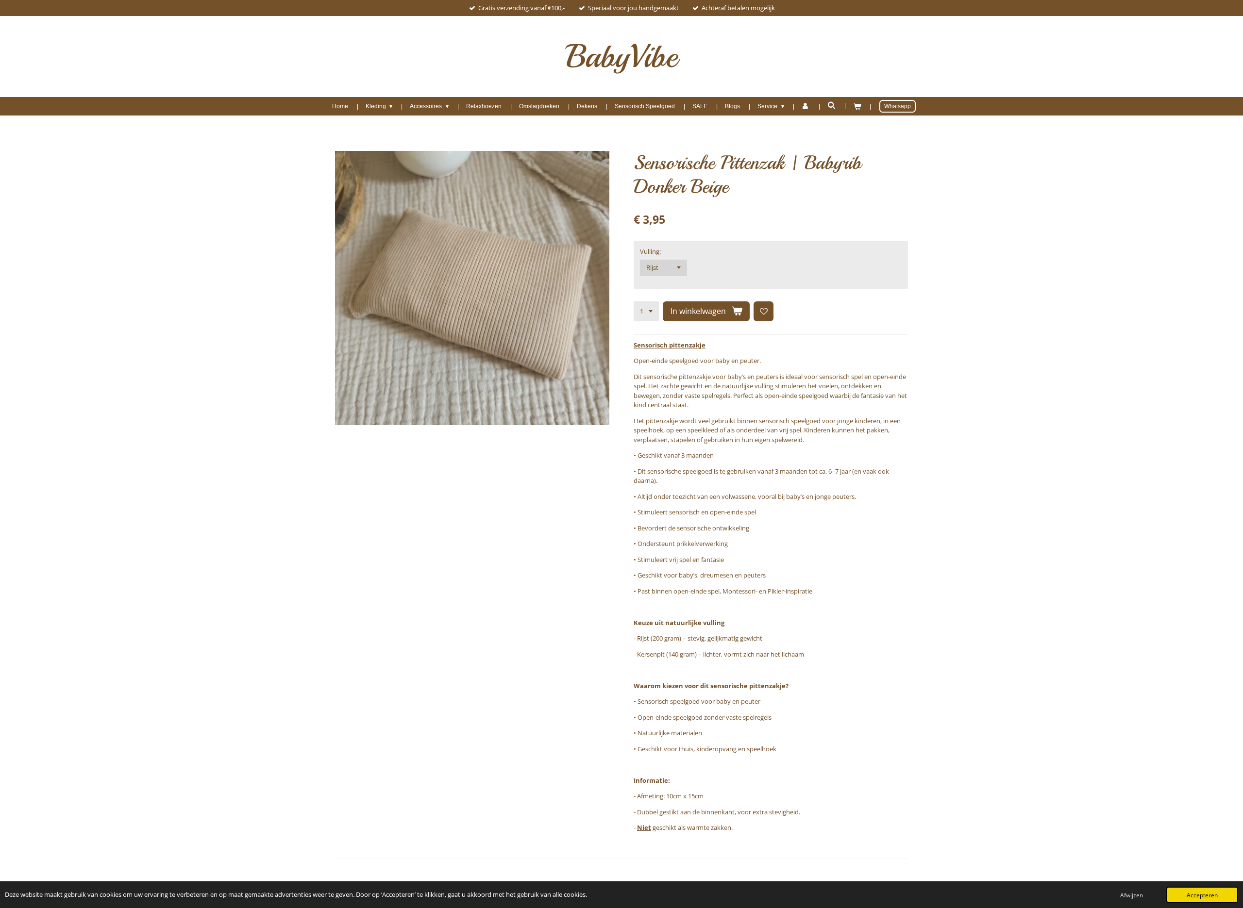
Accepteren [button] (1202, 895)
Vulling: (650, 251)
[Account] (806, 106)
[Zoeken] (831, 105)
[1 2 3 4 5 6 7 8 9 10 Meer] (646, 311)
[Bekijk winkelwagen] (857, 106)
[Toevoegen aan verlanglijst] (763, 311)
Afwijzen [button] (1131, 895)
